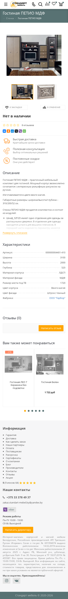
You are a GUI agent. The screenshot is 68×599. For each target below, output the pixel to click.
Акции (9, 477)
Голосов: (11, 482)
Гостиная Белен (50, 382)
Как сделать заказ (16, 441)
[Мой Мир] (12, 131)
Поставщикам (14, 451)
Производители (14, 467)
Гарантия (11, 435)
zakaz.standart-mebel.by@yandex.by (23, 502)
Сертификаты (13, 458)
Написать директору (18, 529)
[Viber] (20, 131)
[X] (16, 131)
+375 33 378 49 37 (19, 497)
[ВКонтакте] (4, 131)
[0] (48, 4)
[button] (34, 55)
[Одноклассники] (8, 131)
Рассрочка (12, 454)
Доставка (11, 438)
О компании (13, 461)
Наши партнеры (15, 445)
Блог (8, 464)
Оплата (10, 448)
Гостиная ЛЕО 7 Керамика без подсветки (18, 385)
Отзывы (10, 474)
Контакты (11, 471)
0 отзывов (28, 125)
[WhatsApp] (24, 131)
